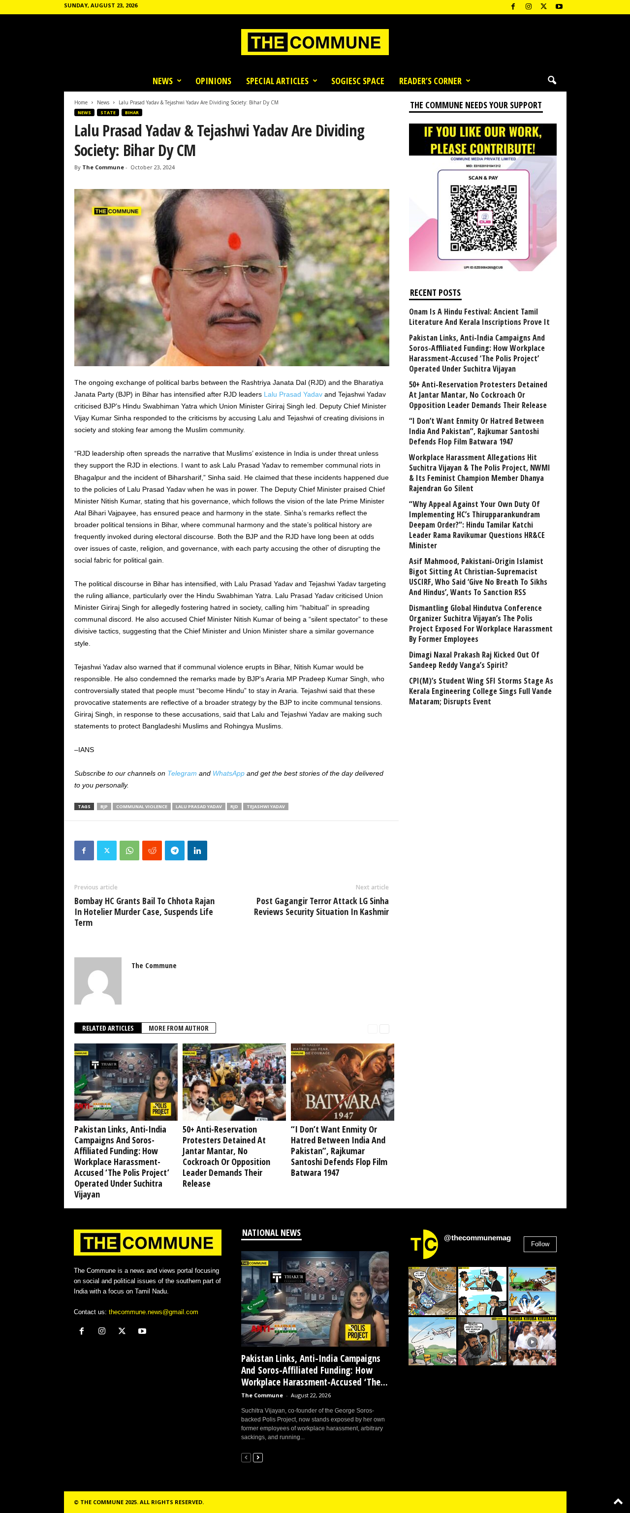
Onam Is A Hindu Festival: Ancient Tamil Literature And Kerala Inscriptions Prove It (479, 317)
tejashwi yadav (266, 806)
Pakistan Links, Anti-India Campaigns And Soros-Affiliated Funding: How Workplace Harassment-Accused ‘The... (314, 1370)
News (163, 81)
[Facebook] (513, 7)
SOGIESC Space (357, 81)
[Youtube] (559, 7)
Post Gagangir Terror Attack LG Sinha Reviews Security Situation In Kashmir (321, 906)
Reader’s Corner (430, 81)
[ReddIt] (152, 850)
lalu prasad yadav (199, 806)
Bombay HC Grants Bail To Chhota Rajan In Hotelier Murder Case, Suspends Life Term (144, 911)
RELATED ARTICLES (108, 1028)
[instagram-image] (433, 1291)
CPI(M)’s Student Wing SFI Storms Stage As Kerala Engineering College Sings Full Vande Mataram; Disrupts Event (481, 691)
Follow (540, 1244)
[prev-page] (373, 1028)
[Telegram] (175, 850)
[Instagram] (529, 7)
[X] (544, 7)
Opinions (213, 81)
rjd (234, 806)
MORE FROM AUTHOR (179, 1028)
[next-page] (384, 1028)
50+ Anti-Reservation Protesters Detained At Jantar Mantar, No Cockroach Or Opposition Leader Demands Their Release (226, 1156)
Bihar (132, 112)
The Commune (103, 167)
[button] (552, 81)
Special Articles (277, 81)
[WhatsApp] (129, 850)
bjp (104, 806)
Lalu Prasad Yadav (293, 394)
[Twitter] (107, 850)
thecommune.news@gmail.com (153, 1312)
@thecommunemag (477, 1237)
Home (81, 102)
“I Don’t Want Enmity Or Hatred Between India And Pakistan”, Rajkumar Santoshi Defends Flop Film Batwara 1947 (339, 1150)
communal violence (141, 806)
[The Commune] (315, 42)
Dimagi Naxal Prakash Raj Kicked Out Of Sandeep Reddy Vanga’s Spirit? (474, 660)
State (108, 112)
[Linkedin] (197, 850)
